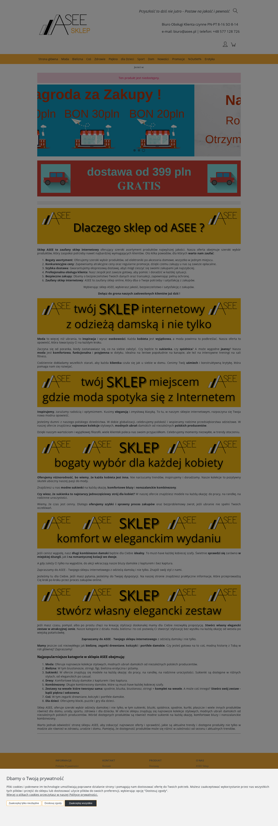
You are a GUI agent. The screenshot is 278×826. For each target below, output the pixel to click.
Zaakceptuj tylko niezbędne (24, 803)
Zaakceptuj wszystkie (80, 803)
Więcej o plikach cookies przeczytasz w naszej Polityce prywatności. (52, 795)
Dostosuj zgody (53, 803)
